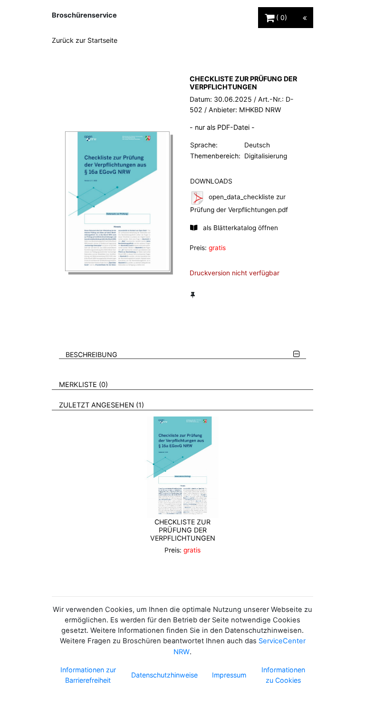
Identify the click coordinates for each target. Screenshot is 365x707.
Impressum (229, 675)
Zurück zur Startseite (84, 40)
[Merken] (193, 295)
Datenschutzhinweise (164, 675)
